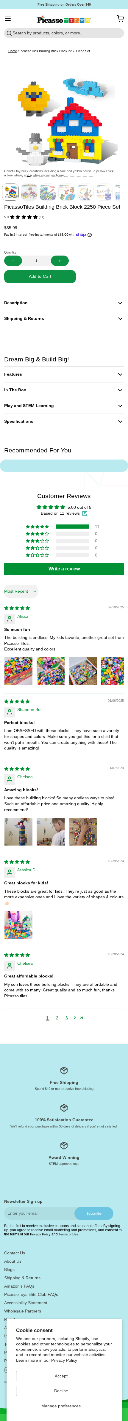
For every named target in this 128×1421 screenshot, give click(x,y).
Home (12, 51)
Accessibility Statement (25, 1302)
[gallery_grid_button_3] (47, 177)
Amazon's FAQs (19, 1286)
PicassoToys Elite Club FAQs (31, 1294)
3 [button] (66, 1017)
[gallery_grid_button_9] (85, 177)
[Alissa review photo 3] (82, 671)
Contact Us (14, 1253)
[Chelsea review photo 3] (82, 831)
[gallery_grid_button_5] (60, 177)
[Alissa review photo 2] (50, 671)
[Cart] (118, 18)
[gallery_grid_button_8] (79, 177)
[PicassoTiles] (64, 18)
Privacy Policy (64, 1360)
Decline (61, 1390)
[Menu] (9, 18)
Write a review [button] (64, 568)
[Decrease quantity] (13, 261)
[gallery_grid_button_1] (35, 177)
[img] (17, 608)
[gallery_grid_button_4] (53, 177)
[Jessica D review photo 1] (18, 924)
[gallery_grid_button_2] (41, 177)
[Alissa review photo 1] (18, 671)
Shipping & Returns (22, 1277)
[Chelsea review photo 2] (50, 831)
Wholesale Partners (22, 1311)
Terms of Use (68, 1234)
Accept (61, 1376)
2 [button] (57, 1017)
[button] (40, 276)
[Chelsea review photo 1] (18, 831)
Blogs (9, 1269)
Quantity (10, 252)
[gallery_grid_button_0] (28, 177)
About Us (12, 1261)
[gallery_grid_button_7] (72, 177)
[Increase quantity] (60, 261)
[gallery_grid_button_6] (66, 177)
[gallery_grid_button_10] (91, 177)
